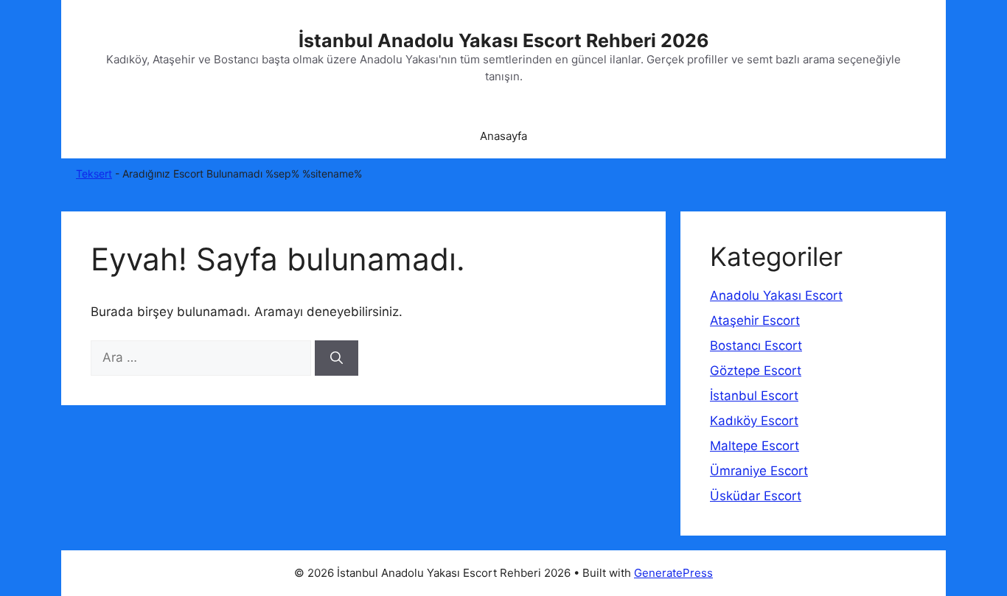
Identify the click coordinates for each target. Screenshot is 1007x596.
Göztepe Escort (755, 370)
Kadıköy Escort (754, 420)
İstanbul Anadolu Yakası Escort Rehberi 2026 (504, 40)
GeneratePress (673, 573)
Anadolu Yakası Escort (776, 295)
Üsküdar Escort (755, 495)
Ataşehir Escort (755, 320)
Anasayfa (503, 136)
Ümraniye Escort (759, 470)
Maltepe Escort (754, 445)
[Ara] (336, 358)
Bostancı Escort (756, 345)
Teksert (94, 173)
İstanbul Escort (754, 395)
